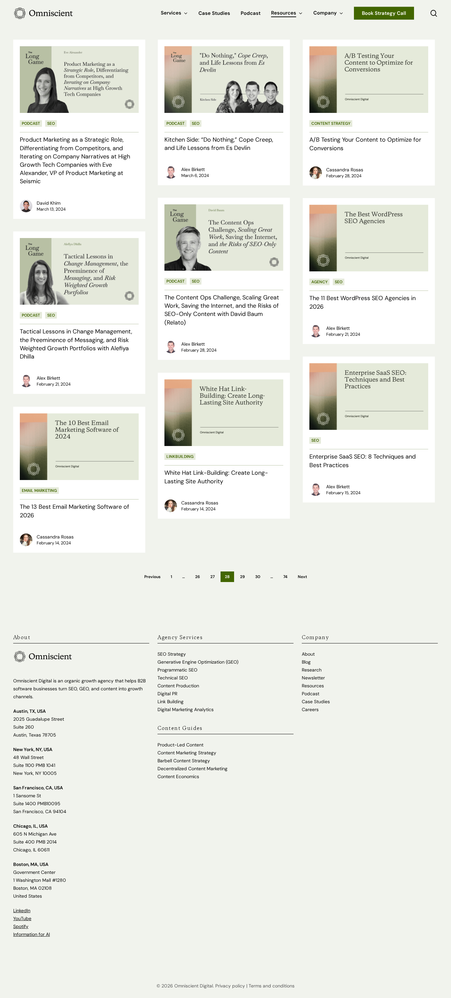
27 (212, 576)
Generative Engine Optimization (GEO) (197, 662)
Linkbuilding (179, 456)
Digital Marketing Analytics (185, 709)
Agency (319, 282)
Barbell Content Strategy (183, 761)
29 (242, 576)
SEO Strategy (171, 654)
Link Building (170, 702)
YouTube (22, 918)
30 (257, 576)
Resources (313, 686)
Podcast (31, 123)
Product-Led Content (180, 745)
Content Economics (178, 776)
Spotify (20, 926)
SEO (51, 123)
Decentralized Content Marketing (192, 769)
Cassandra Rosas (344, 170)
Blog (306, 662)
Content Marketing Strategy (186, 753)
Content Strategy (330, 123)
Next (302, 576)
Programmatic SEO (177, 670)
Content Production (178, 686)
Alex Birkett (193, 169)
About (308, 654)
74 (285, 576)
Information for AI (31, 934)
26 (197, 576)
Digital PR (167, 694)
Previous (152, 576)
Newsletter (313, 678)
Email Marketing (39, 490)
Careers (310, 709)
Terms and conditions (272, 986)
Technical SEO (172, 678)
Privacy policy (230, 986)
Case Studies (316, 702)
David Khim (48, 203)
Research (312, 670)
